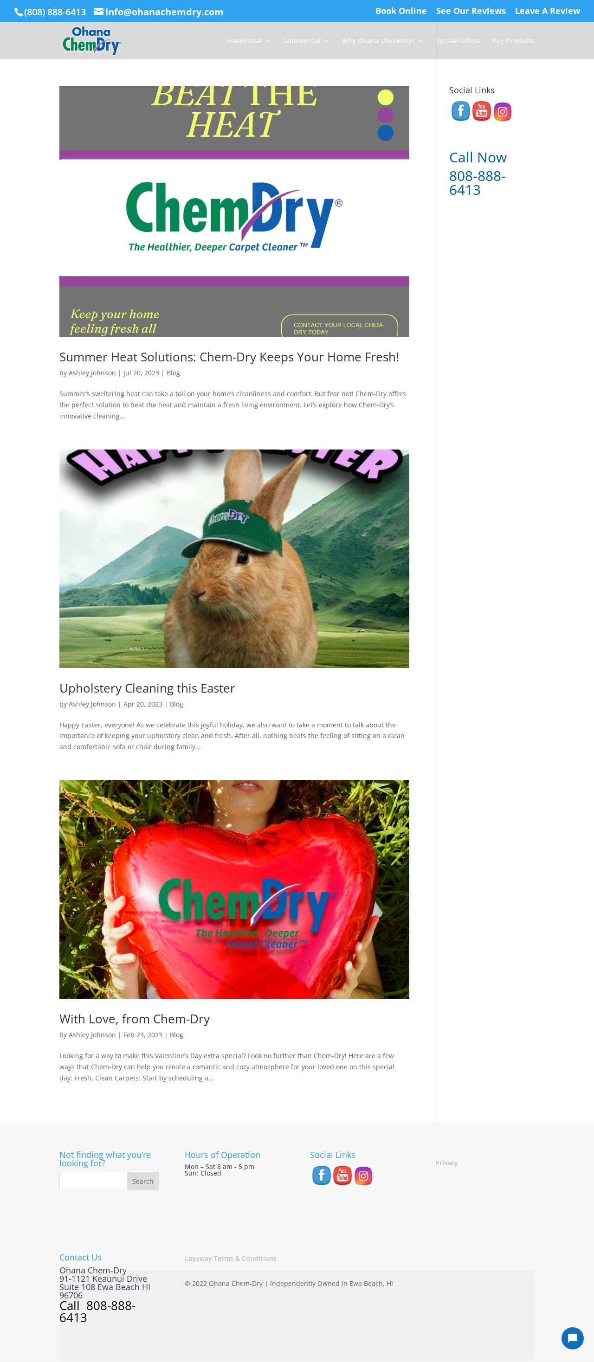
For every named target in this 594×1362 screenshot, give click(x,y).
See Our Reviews (471, 11)
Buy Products (513, 41)
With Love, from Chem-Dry (134, 1018)
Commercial (302, 41)
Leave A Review (547, 11)
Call (71, 1305)
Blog (173, 372)
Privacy (446, 1162)
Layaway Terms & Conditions (231, 1258)
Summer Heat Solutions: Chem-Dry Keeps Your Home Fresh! (229, 356)
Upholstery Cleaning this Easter (147, 688)
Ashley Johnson (92, 372)
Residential (244, 41)
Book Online (401, 11)
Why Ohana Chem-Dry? (378, 41)
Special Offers (458, 41)
